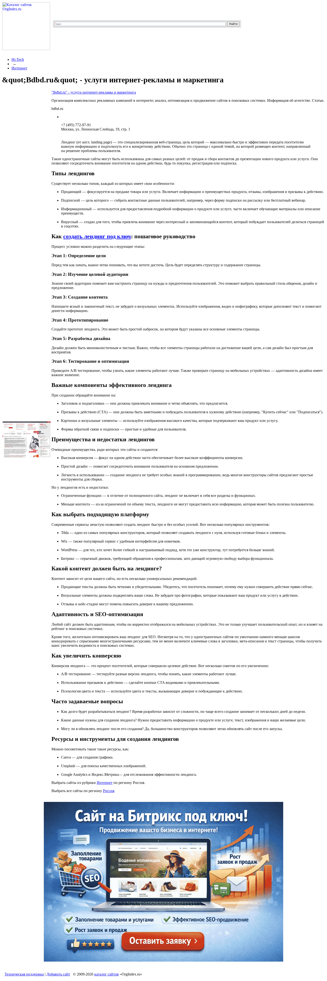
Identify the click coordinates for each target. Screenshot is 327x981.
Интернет (19, 68)
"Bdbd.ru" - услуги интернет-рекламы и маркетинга (93, 92)
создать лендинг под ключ (97, 236)
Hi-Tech (17, 59)
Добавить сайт (58, 974)
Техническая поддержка (24, 974)
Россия (108, 791)
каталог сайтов (106, 974)
